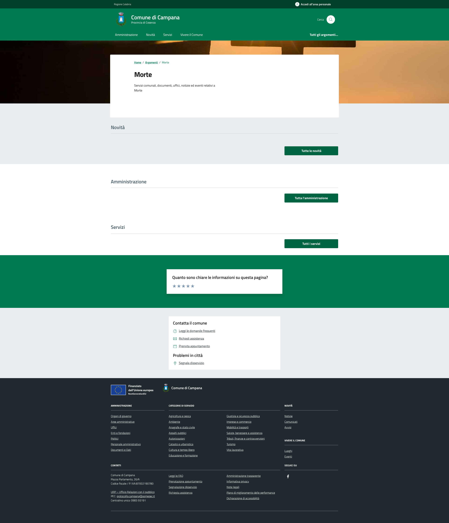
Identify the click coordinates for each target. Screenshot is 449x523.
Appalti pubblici (177, 433)
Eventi (288, 456)
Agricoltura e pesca (180, 416)
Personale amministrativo (126, 444)
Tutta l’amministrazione (311, 198)
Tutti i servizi (311, 243)
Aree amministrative (123, 422)
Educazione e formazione (183, 455)
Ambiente (174, 422)
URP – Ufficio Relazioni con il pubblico (133, 492)
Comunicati (290, 422)
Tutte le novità (311, 150)
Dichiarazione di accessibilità (243, 498)
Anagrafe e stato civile (182, 427)
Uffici (114, 427)
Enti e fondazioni (120, 433)
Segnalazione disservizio (183, 487)
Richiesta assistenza (180, 493)
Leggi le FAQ (176, 476)
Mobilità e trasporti (238, 427)
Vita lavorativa (235, 450)
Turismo (231, 444)
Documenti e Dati (121, 450)
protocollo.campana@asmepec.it (136, 496)
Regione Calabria (122, 4)
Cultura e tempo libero (182, 450)
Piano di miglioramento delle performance (251, 493)
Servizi (167, 34)
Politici (114, 438)
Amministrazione (126, 34)
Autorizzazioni (177, 438)
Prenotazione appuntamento (185, 481)
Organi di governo (121, 416)
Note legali (233, 487)
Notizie (288, 416)
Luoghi (288, 451)
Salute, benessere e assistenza (244, 433)
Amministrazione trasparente (244, 476)
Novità (150, 34)
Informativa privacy (238, 481)
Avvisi (287, 427)
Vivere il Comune (191, 34)
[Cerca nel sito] (331, 19)
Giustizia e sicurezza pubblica (243, 416)
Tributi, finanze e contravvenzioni (246, 438)
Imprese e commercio (239, 422)
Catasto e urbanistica (181, 444)
